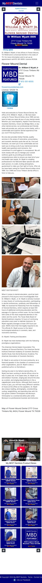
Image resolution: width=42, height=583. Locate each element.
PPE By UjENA (8, 50)
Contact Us (38, 577)
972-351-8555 (26, 81)
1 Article (10, 108)
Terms (30, 577)
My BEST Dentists (20, 577)
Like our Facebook (23, 580)
